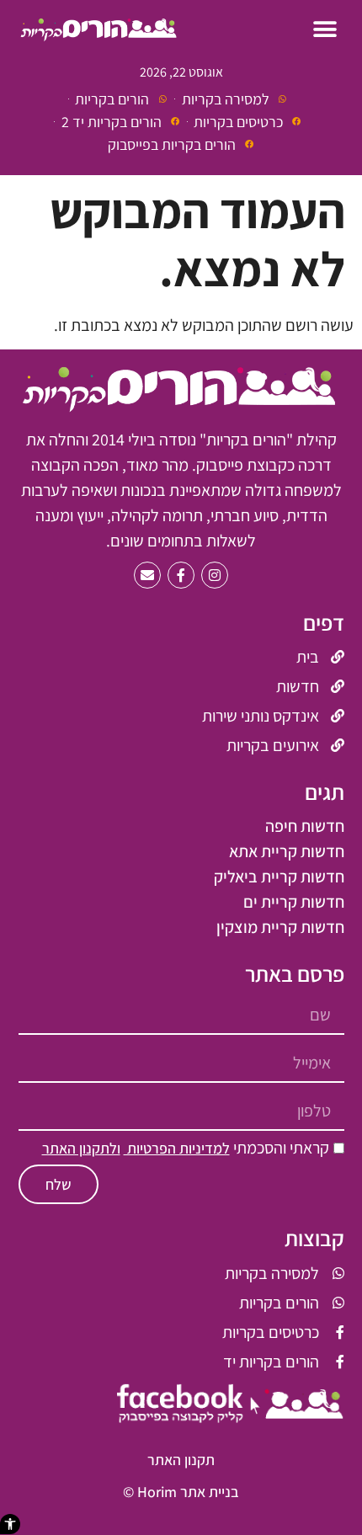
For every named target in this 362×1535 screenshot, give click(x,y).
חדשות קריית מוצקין (280, 927)
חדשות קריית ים (293, 902)
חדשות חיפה (304, 826)
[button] (10, 1524)
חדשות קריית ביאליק (279, 876)
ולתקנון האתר (81, 1148)
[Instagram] (214, 575)
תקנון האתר (181, 1459)
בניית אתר (209, 1491)
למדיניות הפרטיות (177, 1148)
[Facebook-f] (181, 575)
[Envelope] (147, 575)
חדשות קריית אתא (286, 851)
